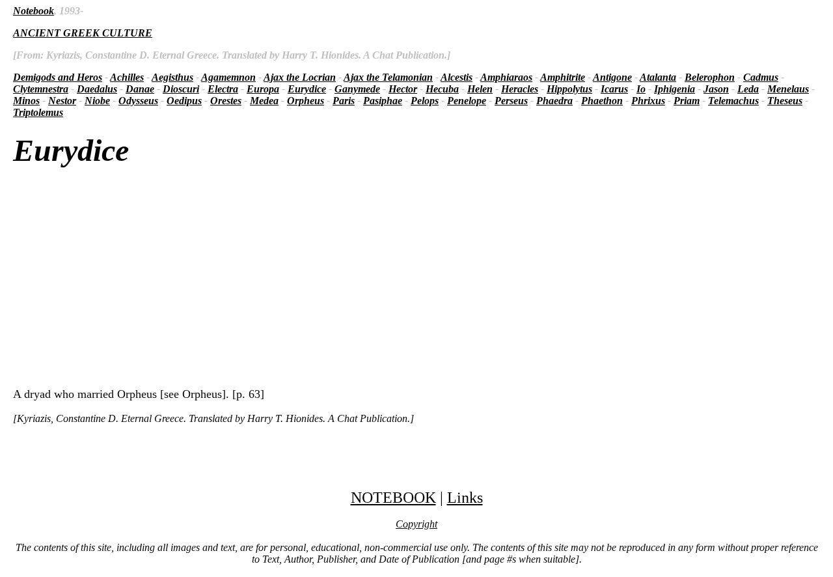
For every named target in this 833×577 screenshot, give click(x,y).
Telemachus (733, 100)
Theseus (784, 100)
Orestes (225, 100)
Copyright (416, 523)
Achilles (127, 77)
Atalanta (658, 77)
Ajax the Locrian (300, 77)
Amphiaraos (506, 77)
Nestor (62, 100)
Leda (748, 88)
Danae (140, 88)
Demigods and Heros (57, 77)
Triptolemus (38, 112)
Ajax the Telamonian (388, 77)
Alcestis (456, 77)
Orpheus (305, 100)
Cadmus (760, 77)
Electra (223, 88)
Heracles (519, 88)
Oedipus (184, 100)
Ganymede (357, 88)
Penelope (466, 100)
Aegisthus (172, 77)
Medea (264, 100)
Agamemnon (228, 77)
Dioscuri (181, 88)
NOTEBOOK (393, 497)
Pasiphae (382, 100)
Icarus (614, 88)
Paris (344, 100)
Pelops (425, 100)
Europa (263, 88)
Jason (716, 88)
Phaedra (554, 100)
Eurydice (307, 88)
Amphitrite (562, 77)
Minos (26, 100)
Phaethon (602, 100)
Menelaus (788, 88)
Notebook (33, 10)
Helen (480, 88)
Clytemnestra (40, 88)
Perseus (511, 100)
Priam (687, 100)
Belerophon (710, 77)
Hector (403, 88)
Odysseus (138, 100)
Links (465, 497)
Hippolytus (569, 88)
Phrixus (648, 100)
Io (641, 88)
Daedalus (97, 88)
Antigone (612, 77)
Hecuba (442, 88)
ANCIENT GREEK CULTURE (82, 32)
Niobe (97, 100)
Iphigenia (674, 88)
